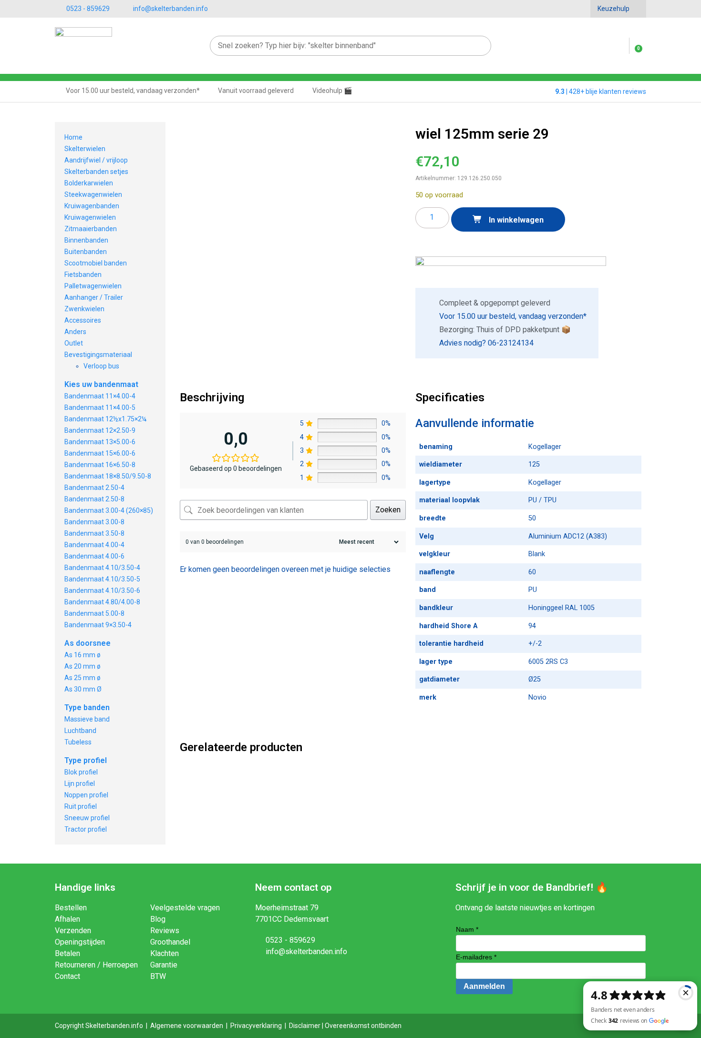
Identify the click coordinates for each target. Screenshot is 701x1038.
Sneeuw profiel (87, 818)
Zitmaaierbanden (90, 229)
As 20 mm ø (82, 666)
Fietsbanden (83, 274)
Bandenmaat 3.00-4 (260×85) (108, 510)
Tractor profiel (85, 829)
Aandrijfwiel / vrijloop (96, 160)
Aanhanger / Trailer (93, 297)
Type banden (87, 707)
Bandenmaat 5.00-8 (94, 613)
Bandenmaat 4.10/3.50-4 (102, 567)
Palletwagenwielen (93, 286)
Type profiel (85, 760)
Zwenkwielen (84, 309)
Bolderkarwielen (88, 183)
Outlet (73, 343)
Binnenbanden (86, 240)
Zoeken (388, 509)
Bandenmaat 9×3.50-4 (98, 625)
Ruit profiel (80, 806)
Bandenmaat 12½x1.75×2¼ (105, 419)
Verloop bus (101, 366)
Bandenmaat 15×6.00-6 (99, 453)
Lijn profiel (79, 783)
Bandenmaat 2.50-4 (94, 487)
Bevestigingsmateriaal (98, 354)
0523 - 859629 (88, 8)
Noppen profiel (86, 795)
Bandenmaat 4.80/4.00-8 (102, 602)
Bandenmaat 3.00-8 (94, 522)
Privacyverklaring (256, 1025)
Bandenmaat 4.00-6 (94, 556)
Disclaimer (304, 1025)
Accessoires (82, 320)
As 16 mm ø (82, 655)
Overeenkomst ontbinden (363, 1025)
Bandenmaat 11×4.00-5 (99, 407)
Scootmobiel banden (95, 263)
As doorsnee (87, 643)
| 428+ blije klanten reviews (600, 91)
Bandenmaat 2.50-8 (94, 499)
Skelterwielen (84, 149)
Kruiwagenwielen (90, 217)
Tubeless (78, 742)
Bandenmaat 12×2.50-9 (99, 430)
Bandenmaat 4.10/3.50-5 (102, 579)
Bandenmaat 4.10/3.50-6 (102, 590)
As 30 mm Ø (83, 689)
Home (73, 137)
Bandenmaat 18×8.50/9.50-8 (107, 476)
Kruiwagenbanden (91, 206)
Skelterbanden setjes (96, 171)
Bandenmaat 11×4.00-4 (99, 396)
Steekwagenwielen (93, 194)
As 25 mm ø (82, 678)
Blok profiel (81, 772)
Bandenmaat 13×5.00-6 (99, 442)
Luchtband (80, 730)
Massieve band (87, 719)
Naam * (467, 929)
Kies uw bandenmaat (101, 384)
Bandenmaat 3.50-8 (94, 533)
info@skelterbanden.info (170, 8)
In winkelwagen (515, 219)
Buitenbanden (85, 251)
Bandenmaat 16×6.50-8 (99, 464)
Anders (75, 332)
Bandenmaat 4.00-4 (94, 545)
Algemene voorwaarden (186, 1025)
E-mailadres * (476, 957)
